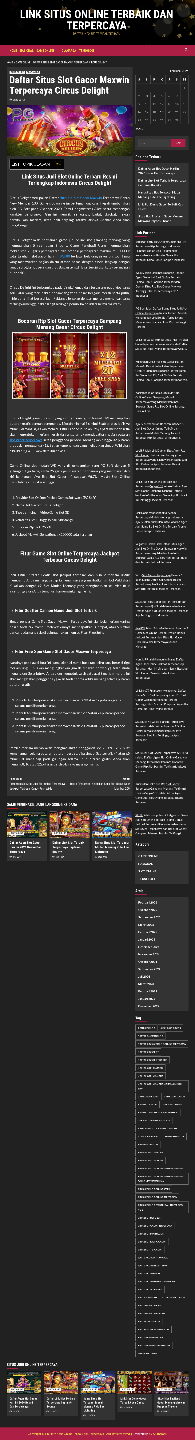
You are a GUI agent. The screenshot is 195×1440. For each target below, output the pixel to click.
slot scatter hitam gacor (153, 1329)
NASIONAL (27, 50)
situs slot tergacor (150, 1249)
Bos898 (140, 628)
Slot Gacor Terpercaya (156, 575)
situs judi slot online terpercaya (157, 1197)
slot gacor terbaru (150, 1289)
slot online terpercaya (151, 1313)
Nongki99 (141, 659)
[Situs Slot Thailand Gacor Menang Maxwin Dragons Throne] (171, 1382)
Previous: (38, 783)
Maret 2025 (146, 924)
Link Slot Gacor (145, 339)
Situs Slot (153, 241)
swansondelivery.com (162, 512)
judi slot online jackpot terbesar (158, 1112)
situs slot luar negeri (151, 1233)
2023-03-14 (19, 99)
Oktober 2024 (147, 961)
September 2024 (149, 969)
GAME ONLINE (45, 50)
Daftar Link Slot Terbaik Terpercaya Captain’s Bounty (68, 847)
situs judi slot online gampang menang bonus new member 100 (161, 1178)
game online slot (148, 1096)
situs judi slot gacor (150, 1152)
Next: (100, 783)
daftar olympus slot (150, 1036)
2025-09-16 (102, 857)
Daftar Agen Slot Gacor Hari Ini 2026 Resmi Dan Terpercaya (26, 847)
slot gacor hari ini (149, 1273)
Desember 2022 (148, 1006)
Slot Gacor (142, 455)
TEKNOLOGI (86, 50)
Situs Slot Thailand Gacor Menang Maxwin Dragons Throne (161, 219)
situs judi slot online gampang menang (161, 1168)
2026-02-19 (17, 857)
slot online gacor (173, 1297)
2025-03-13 (164, 1411)
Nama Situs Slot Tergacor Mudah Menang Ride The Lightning (112, 847)
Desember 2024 (148, 947)
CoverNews (140, 1433)
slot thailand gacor (150, 1337)
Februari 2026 (147, 902)
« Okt (139, 128)
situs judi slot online (150, 1160)
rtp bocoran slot (149, 1136)
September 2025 (149, 917)
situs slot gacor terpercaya (155, 1225)
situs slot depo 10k (149, 1217)
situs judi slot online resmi (154, 1189)
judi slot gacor (147, 1104)
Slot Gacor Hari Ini (159, 601)
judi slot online (172, 1104)
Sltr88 (139, 815)
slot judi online (147, 1297)
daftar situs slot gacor (152, 1060)
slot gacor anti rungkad (153, 1257)
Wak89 (64, 256)
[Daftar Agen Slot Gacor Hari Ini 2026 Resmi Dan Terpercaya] (27, 824)
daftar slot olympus (150, 1068)
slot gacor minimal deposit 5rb (156, 1281)
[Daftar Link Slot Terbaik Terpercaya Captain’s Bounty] (70, 824)
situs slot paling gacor (152, 1241)
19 (161, 112)
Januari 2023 (146, 998)
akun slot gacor (171, 1028)
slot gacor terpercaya (26, 440)
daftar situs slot (148, 1052)
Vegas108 (156, 486)
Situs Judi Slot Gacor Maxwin (80, 198)
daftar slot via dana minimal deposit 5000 (160, 1086)
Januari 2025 (146, 939)
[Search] (186, 49)
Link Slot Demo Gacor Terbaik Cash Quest (161, 207)
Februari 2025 (147, 932)
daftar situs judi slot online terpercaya (162, 1044)
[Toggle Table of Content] (56, 164)
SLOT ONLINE (33, 72)
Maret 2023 (146, 984)
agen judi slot (146, 1028)
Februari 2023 (147, 991)
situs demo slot (174, 1136)
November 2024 (149, 954)
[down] (56, 50)
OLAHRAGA (69, 50)
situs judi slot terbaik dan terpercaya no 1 (160, 1207)
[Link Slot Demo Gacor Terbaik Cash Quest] (134, 1382)
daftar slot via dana (150, 1076)
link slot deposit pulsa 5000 (154, 1120)
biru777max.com (151, 690)
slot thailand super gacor (154, 1345)
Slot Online (163, 277)
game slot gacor (174, 1096)
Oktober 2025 (147, 910)
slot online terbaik (149, 1305)
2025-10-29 (59, 857)
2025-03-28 (127, 1407)
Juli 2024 (144, 976)
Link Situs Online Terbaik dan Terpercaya (96, 19)
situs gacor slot (148, 1144)
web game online (147, 1353)
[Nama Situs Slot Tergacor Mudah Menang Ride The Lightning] (112, 824)
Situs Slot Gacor (164, 361)
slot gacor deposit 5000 (152, 1265)
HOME (13, 50)
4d (149, 721)
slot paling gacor (149, 1321)
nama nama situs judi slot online (157, 1128)
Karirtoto (141, 392)
